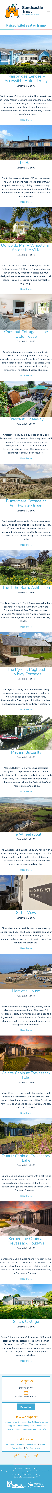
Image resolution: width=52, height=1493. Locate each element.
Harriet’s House (26, 991)
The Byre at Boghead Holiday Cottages (26, 672)
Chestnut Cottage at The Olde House (26, 334)
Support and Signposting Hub (21, 1425)
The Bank (26, 162)
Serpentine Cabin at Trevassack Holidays (26, 1241)
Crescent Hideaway (26, 419)
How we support (26, 1417)
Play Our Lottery (32, 1448)
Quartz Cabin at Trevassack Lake (26, 1158)
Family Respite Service (38, 1422)
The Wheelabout (26, 834)
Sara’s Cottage (26, 1321)
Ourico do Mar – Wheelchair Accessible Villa (26, 248)
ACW (36, 1477)
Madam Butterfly (26, 752)
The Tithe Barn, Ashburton (26, 587)
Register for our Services (15, 1422)
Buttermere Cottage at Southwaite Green (26, 503)
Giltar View (26, 912)
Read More (26, 119)
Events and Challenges (15, 1444)
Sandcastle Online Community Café (30, 1429)
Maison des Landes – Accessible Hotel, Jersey (26, 78)
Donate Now (26, 1407)
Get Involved (26, 1439)
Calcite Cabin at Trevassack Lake (26, 1075)
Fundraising (32, 1444)
